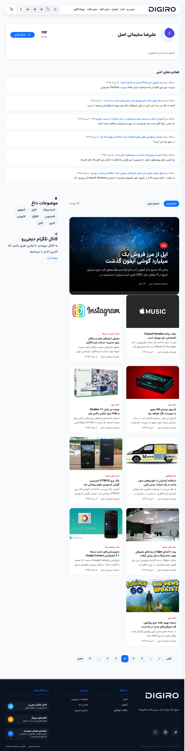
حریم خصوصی (34, 746)
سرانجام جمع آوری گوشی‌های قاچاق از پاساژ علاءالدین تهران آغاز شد (131, 137)
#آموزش (21, 217)
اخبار (122, 9)
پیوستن (52, 257)
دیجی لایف (104, 9)
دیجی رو (131, 9)
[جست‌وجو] (55, 9)
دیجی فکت (92, 9)
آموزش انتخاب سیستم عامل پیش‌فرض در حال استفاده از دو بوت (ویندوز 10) (127, 119)
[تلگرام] (175, 732)
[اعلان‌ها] (41, 9)
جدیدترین (171, 204)
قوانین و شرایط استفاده (15, 746)
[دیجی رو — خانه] (162, 9)
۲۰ (90, 659)
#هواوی (21, 210)
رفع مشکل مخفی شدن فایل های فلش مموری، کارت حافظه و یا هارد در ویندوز (127, 173)
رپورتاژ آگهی (79, 9)
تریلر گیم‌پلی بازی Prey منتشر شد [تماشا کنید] (142, 83)
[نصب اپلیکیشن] (155, 732)
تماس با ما (83, 705)
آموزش (114, 9)
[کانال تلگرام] (35, 9)
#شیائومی (50, 217)
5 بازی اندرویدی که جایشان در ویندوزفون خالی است (139, 155)
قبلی (169, 659)
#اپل (34, 210)
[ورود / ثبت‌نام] (21, 9)
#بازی (52, 223)
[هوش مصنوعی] (48, 9)
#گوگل (35, 217)
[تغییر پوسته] (28, 9)
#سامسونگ (49, 210)
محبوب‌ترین (153, 204)
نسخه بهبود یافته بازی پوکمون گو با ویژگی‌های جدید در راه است (133, 101)
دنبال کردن (20, 35)
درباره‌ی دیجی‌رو (81, 710)
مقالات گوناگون (121, 710)
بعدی (80, 659)
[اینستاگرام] (165, 732)
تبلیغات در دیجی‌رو (80, 699)
